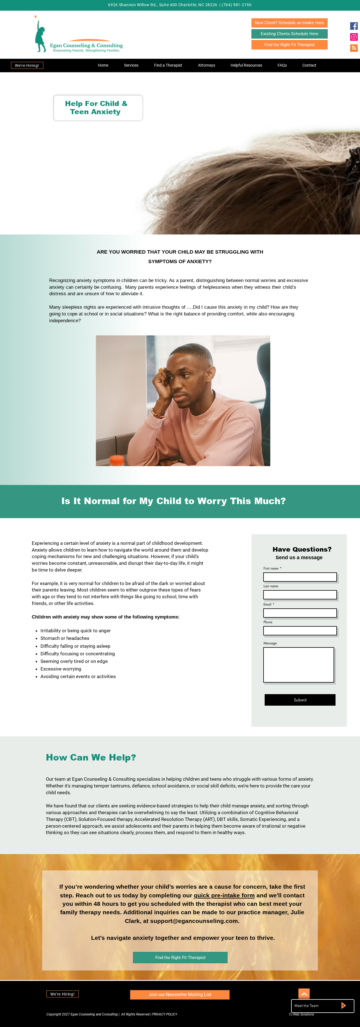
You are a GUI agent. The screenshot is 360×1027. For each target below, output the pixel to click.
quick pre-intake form (224, 895)
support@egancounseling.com (194, 921)
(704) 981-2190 (237, 5)
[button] (131, 65)
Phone (268, 622)
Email (267, 604)
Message (270, 643)
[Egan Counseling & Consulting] (354, 26)
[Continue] (304, 994)
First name (271, 568)
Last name (271, 586)
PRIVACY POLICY (164, 1014)
